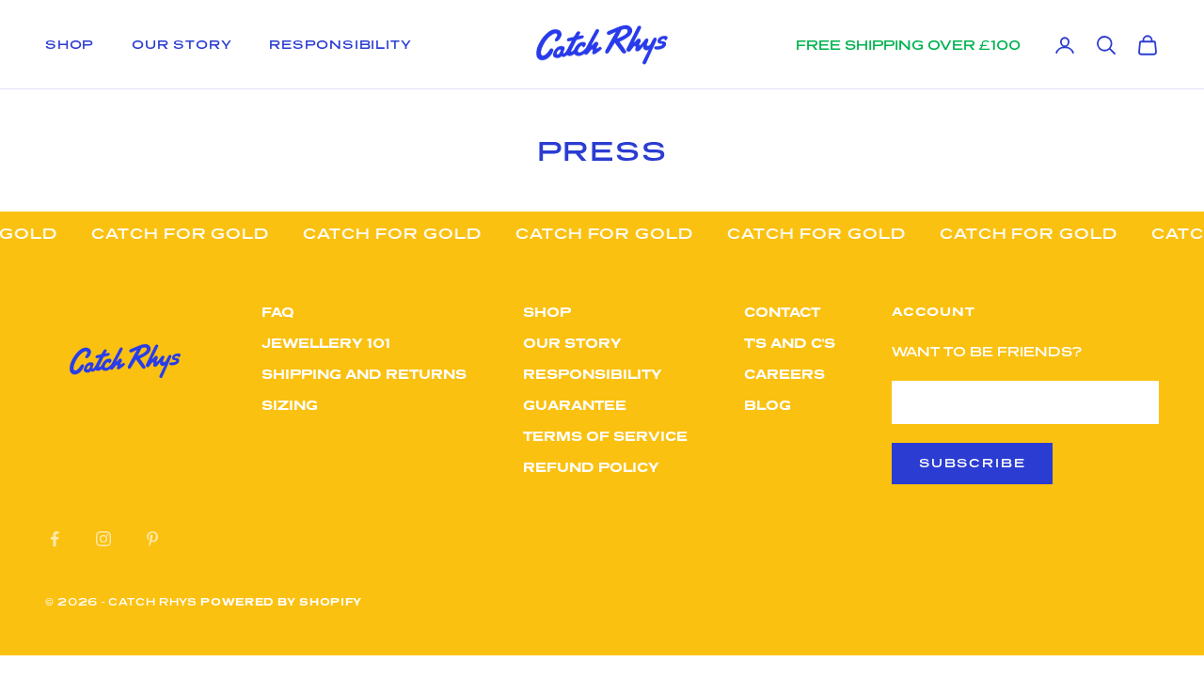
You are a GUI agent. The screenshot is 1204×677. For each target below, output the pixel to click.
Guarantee (574, 405)
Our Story (181, 44)
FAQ (277, 312)
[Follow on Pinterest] (152, 538)
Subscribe (972, 462)
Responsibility (340, 44)
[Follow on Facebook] (54, 538)
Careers (784, 374)
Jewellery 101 (325, 343)
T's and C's (789, 343)
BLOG (767, 405)
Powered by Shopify (281, 601)
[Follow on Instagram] (103, 538)
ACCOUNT (933, 311)
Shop (69, 44)
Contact (782, 312)
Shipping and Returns (364, 374)
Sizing (289, 405)
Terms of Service (605, 436)
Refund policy (591, 467)
